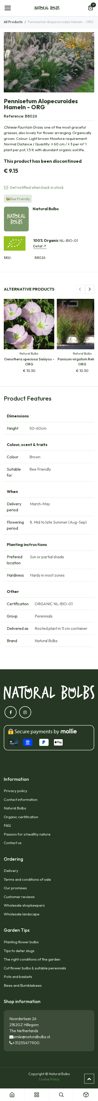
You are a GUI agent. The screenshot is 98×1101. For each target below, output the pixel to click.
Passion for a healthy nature (27, 834)
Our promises (15, 888)
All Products (13, 22)
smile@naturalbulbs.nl (31, 1036)
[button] (79, 289)
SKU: (7, 257)
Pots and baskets (18, 976)
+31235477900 (26, 1042)
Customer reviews (19, 896)
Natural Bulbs (15, 808)
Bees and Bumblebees (23, 985)
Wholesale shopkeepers (24, 905)
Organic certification (21, 816)
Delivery (11, 870)
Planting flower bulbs (21, 942)
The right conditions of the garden (32, 959)
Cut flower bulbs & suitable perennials (35, 968)
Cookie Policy (49, 1079)
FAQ (7, 825)
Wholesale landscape (21, 914)
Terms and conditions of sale (27, 879)
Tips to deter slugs (19, 950)
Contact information (20, 799)
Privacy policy (15, 790)
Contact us (13, 842)
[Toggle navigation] (7, 8)
